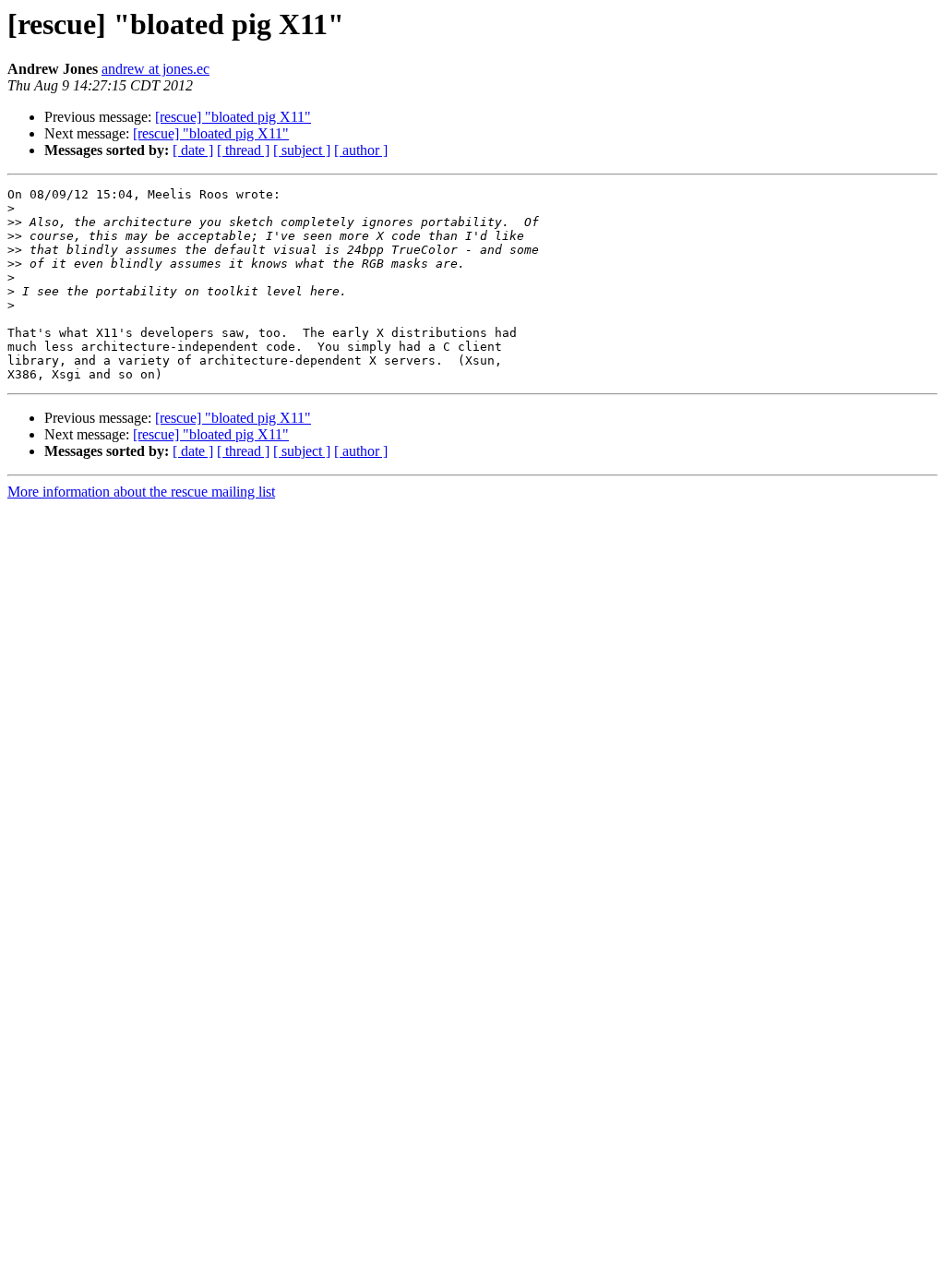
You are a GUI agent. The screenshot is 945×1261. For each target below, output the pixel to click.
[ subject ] (301, 150)
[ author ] (361, 150)
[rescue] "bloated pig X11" (233, 117)
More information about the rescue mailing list (141, 491)
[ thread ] (243, 150)
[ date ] (193, 150)
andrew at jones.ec (155, 69)
